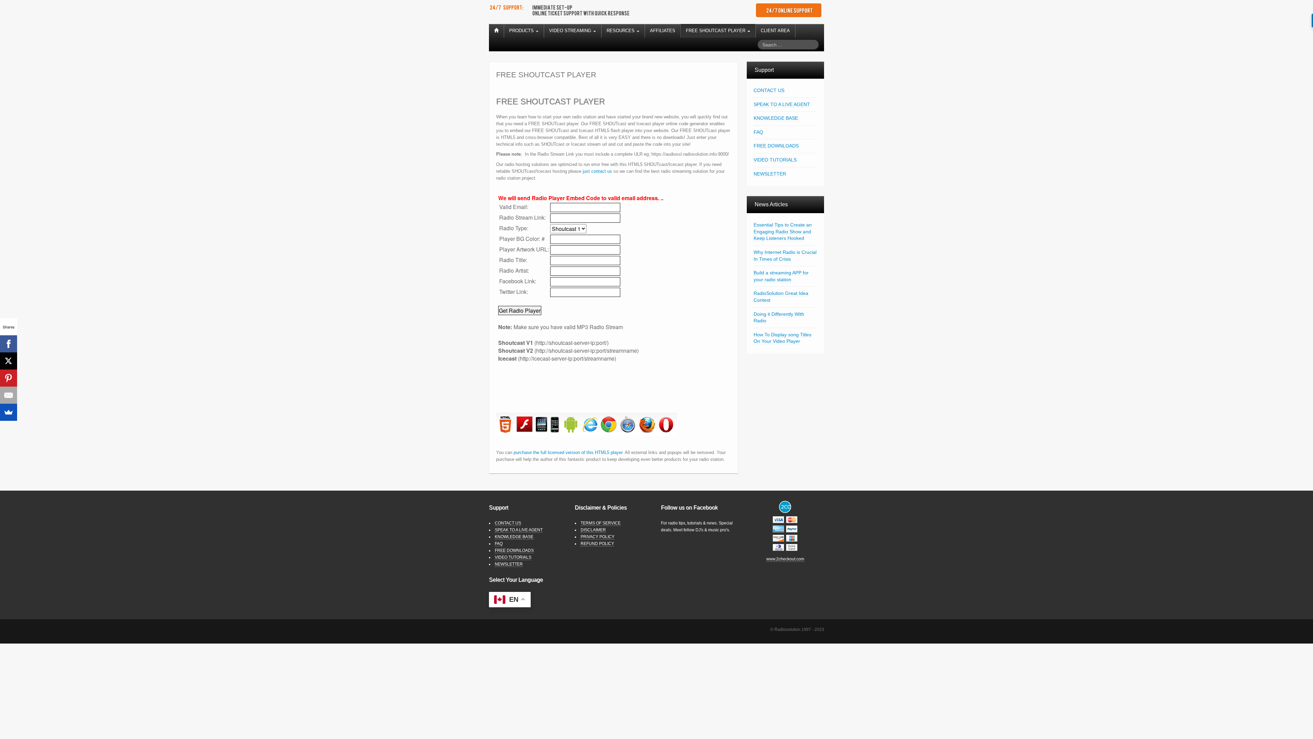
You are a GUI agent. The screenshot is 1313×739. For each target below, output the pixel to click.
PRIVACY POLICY (597, 536)
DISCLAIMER (593, 530)
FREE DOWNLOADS (776, 145)
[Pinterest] (8, 378)
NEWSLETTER (770, 174)
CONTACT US (769, 90)
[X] (8, 361)
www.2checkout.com (785, 559)
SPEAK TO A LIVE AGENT (782, 104)
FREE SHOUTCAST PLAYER (716, 30)
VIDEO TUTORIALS (775, 160)
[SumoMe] (8, 412)
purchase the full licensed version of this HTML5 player (568, 452)
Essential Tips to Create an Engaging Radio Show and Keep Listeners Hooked (783, 231)
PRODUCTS (522, 30)
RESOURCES (621, 30)
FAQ (758, 132)
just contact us (597, 171)
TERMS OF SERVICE (601, 523)
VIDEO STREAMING (571, 30)
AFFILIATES (662, 30)
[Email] (8, 395)
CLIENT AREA (775, 30)
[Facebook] (8, 343)
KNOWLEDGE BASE (776, 118)
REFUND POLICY (597, 543)
